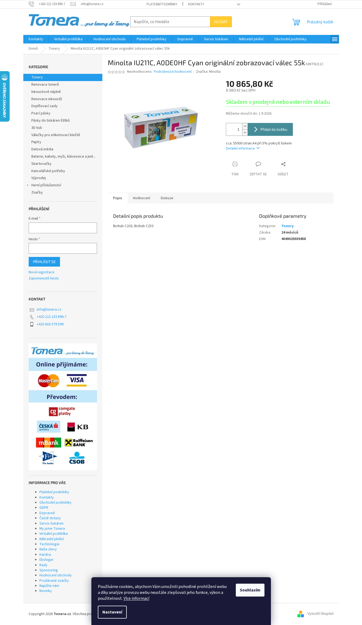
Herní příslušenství (46, 185)
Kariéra (45, 554)
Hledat (220, 21)
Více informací (136, 598)
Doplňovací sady (44, 106)
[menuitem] (35, 39)
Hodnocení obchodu (55, 575)
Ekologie (46, 559)
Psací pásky (40, 113)
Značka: (208, 71)
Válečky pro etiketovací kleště (55, 135)
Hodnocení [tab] (141, 198)
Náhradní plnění (51, 539)
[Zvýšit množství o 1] (245, 126)
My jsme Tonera (52, 528)
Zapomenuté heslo (44, 278)
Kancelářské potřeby (48, 171)
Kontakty (196, 4)
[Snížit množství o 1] (245, 132)
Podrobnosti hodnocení (173, 71)
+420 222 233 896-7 (51, 316)
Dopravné (47, 513)
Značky (37, 192)
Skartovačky (41, 163)
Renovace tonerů (45, 84)
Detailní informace (240, 148)
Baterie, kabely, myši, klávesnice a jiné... (63, 156)
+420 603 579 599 (50, 324)
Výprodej (38, 178)
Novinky (45, 591)
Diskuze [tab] (167, 198)
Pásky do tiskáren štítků (50, 120)
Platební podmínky (162, 4)
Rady (43, 565)
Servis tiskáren (51, 523)
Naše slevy (48, 549)
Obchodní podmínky (55, 502)
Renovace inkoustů (46, 99)
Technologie (49, 544)
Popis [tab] (117, 198)
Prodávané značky (54, 580)
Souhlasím (250, 590)
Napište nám (49, 585)
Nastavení (112, 612)
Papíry (36, 142)
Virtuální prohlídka (53, 533)
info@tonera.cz (49, 309)
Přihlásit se (44, 261)
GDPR (43, 507)
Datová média (42, 149)
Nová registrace (41, 272)
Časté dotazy (50, 518)
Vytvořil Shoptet (321, 614)
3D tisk (36, 127)
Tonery (37, 77)
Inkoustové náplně (46, 92)
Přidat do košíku (273, 129)
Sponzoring (48, 570)
